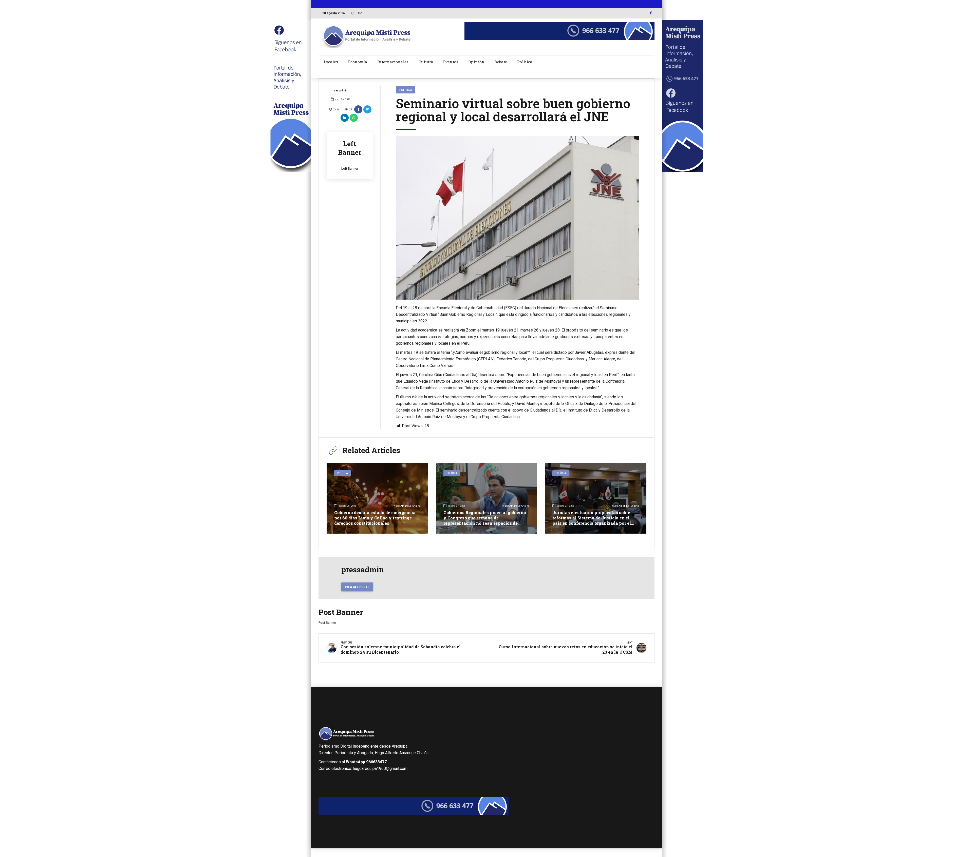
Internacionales (392, 61)
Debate (501, 61)
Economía (357, 61)
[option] (517, 218)
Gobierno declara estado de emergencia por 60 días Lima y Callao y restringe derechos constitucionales (375, 518)
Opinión (476, 61)
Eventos (450, 61)
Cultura (426, 61)
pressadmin (340, 90)
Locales (331, 61)
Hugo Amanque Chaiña (407, 506)
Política (524, 61)
